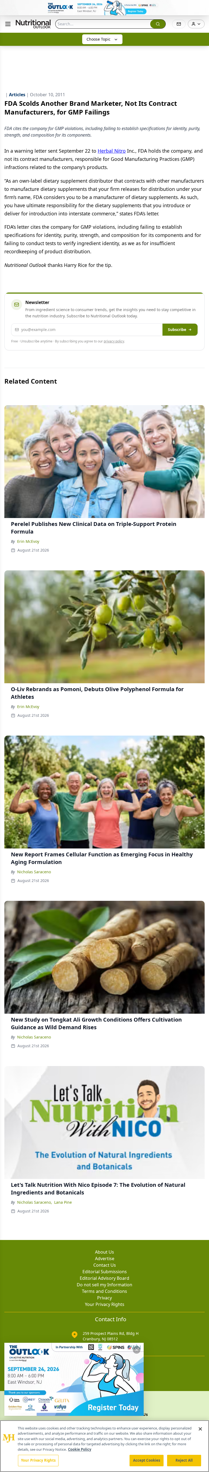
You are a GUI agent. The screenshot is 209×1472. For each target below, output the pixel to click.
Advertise (104, 1259)
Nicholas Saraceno (34, 871)
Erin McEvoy (28, 541)
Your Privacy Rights (104, 1304)
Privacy (104, 1298)
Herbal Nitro (112, 150)
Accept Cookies (146, 1460)
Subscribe (177, 329)
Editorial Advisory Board (104, 1278)
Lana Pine (63, 1202)
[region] (104, 1446)
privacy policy (114, 341)
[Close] (200, 1429)
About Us (104, 1252)
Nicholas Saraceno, (34, 1202)
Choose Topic (98, 39)
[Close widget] (136, 1350)
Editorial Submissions (104, 1272)
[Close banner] (202, 7)
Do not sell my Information (104, 1285)
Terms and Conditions (104, 1291)
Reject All (184, 1460)
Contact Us (104, 1265)
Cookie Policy (79, 1449)
